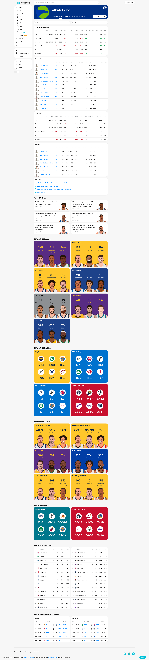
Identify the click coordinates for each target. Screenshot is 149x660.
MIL (85, 640)
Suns (79, 576)
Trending (28, 652)
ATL (85, 637)
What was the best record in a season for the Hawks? (54, 189)
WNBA (22, 14)
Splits (78, 16)
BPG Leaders (39, 295)
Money (22, 35)
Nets (41, 599)
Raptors (42, 568)
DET (47, 640)
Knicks (42, 560)
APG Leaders (39, 270)
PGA (21, 32)
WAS (97, 640)
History (83, 16)
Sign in (128, 3)
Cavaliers (43, 564)
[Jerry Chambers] (37, 89)
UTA (59, 637)
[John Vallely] (37, 100)
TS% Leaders (39, 321)
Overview (55, 16)
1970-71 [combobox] (96, 16)
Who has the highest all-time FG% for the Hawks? (52, 183)
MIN (47, 633)
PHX (47, 625)
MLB (21, 10)
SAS (59, 629)
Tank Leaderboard (78, 386)
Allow (142, 657)
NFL (21, 29)
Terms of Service (28, 657)
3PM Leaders (76, 295)
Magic (42, 580)
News (20, 42)
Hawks (42, 572)
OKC (59, 640)
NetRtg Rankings (40, 386)
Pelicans (80, 592)
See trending (41, 192)
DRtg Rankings (77, 352)
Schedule (67, 16)
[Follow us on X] (133, 654)
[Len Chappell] (37, 93)
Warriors (80, 588)
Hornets (42, 584)
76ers (42, 576)
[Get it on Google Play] (129, 653)
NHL (21, 26)
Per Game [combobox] (38, 23)
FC (20, 17)
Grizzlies (80, 599)
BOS (85, 625)
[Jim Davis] (37, 85)
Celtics (42, 557)
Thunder (80, 553)
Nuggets (80, 560)
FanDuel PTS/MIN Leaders (43, 476)
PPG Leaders (39, 243)
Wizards (42, 607)
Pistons (42, 553)
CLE (47, 637)
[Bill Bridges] (37, 69)
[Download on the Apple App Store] (125, 653)
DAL (59, 633)
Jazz (78, 607)
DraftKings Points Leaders (81, 425)
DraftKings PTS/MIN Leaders (81, 476)
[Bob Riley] (37, 108)
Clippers (80, 584)
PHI (85, 629)
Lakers (79, 564)
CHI (47, 629)
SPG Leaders (76, 270)
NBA (21, 23)
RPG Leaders (76, 243)
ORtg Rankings (39, 352)
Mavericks (80, 595)
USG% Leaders (39, 451)
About (20, 61)
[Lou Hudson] (37, 65)
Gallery (21, 56)
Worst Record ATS (78, 509)
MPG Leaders (76, 451)
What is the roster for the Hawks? (47, 186)
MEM (59, 625)
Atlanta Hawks (61, 10)
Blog (20, 64)
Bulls (41, 595)
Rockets (80, 568)
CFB (21, 20)
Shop (20, 68)
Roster (73, 16)
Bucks (42, 592)
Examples (22, 50)
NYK (97, 629)
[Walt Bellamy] (37, 77)
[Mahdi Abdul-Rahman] (37, 81)
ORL (97, 637)
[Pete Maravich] (37, 73)
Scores (21, 38)
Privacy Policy (52, 657)
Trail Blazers (81, 580)
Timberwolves (81, 572)
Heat (41, 588)
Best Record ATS (40, 509)
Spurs (79, 557)
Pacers (42, 603)
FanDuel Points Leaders (42, 425)
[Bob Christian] (37, 97)
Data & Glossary (24, 53)
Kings (79, 603)
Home (16, 652)
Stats (61, 16)
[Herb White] (37, 104)
